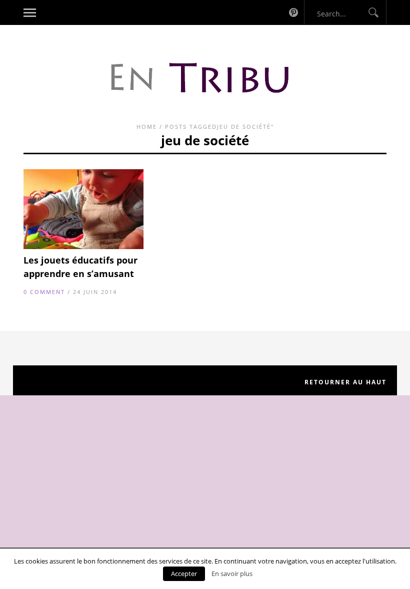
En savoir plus (232, 573)
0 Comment (44, 291)
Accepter (184, 573)
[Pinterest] (294, 12)
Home (146, 126)
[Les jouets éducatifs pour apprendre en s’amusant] (84, 246)
